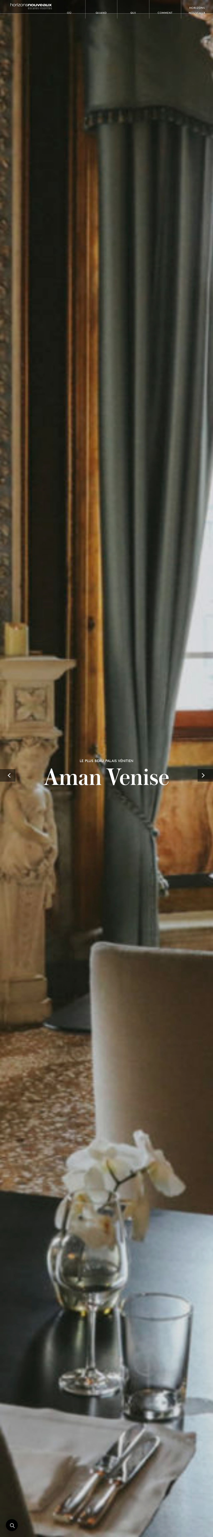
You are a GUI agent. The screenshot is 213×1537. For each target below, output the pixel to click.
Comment (165, 12)
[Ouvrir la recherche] (12, 1525)
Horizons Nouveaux (197, 10)
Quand (101, 12)
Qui (133, 12)
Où (69, 12)
